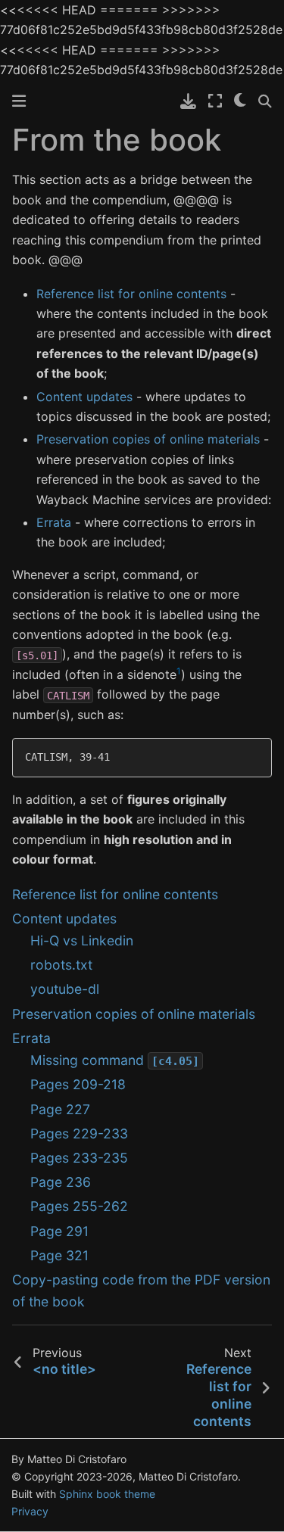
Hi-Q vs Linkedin (81, 940)
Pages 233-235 (79, 1158)
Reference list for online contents (115, 894)
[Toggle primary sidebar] (19, 101)
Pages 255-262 (79, 1206)
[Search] (265, 101)
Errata (31, 1038)
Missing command (114, 1060)
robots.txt (61, 965)
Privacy (29, 1511)
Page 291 (59, 1231)
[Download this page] (188, 101)
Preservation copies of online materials (133, 1014)
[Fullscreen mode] (215, 101)
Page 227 (60, 1109)
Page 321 (59, 1255)
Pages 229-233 (79, 1133)
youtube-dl (64, 989)
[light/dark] (240, 101)
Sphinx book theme (107, 1493)
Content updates (64, 918)
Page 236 (60, 1182)
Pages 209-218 (78, 1084)
